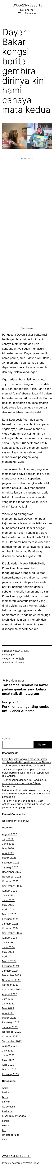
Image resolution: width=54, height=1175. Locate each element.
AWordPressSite (27, 5)
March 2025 (9, 914)
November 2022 (11, 1031)
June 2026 (8, 843)
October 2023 (10, 984)
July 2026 (8, 839)
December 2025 (11, 871)
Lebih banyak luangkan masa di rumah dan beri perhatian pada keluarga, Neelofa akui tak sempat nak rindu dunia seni (26, 762)
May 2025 (8, 904)
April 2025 (8, 909)
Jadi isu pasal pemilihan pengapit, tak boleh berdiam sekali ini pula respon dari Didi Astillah (25, 772)
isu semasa (8, 1106)
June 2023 (8, 1003)
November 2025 (11, 876)
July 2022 (8, 1050)
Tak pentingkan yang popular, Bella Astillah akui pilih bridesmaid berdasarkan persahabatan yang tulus (26, 804)
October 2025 (10, 881)
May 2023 (8, 1008)
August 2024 (9, 937)
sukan (5, 1125)
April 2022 (8, 1064)
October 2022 (10, 1036)
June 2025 (8, 900)
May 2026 (8, 848)
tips (4, 1130)
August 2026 (9, 834)
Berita (5, 1092)
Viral (4, 1139)
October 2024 (10, 928)
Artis (21, 658)
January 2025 (10, 923)
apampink (10, 654)
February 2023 (10, 1022)
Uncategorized (10, 1134)
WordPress (32, 1163)
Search (6, 738)
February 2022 (10, 1074)
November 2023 (11, 980)
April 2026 (8, 853)
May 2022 (8, 1060)
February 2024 (10, 966)
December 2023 (11, 975)
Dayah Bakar (17, 662)
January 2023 (10, 1027)
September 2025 (12, 886)
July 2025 (8, 895)
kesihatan (7, 1111)
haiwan (6, 1101)
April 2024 (8, 956)
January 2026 (10, 867)
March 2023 (9, 1017)
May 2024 (8, 951)
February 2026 (10, 862)
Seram (6, 1120)
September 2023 (12, 989)
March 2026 (9, 857)
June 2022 (8, 1055)
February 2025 (10, 919)
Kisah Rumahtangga (14, 1115)
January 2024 (10, 970)
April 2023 (8, 1013)
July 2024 (8, 942)
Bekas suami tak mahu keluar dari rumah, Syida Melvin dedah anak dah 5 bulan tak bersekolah (26, 793)
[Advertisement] (27, 187)
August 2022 (9, 1045)
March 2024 (9, 961)
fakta (5, 1097)
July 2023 (8, 998)
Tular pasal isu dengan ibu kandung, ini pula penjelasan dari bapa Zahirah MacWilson (24, 783)
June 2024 (8, 947)
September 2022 (12, 1041)
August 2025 (9, 890)
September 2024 (12, 933)
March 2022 (9, 1069)
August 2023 (9, 994)
